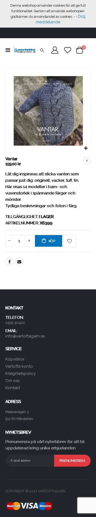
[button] (85, 148)
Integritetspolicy (20, 373)
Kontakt (12, 387)
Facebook (9, 261)
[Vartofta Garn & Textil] (24, 50)
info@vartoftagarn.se (25, 336)
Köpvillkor (14, 359)
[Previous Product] (87, 160)
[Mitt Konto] (55, 50)
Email (19, 261)
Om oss (12, 380)
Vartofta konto (19, 366)
